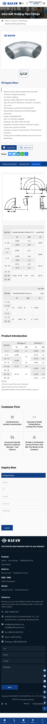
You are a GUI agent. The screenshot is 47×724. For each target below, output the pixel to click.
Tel (14, 722)
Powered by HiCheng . (27, 699)
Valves (3, 560)
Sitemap (26, 703)
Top (42, 722)
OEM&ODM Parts (26, 560)
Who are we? (6, 572)
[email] (44, 670)
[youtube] (2, 703)
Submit (7, 528)
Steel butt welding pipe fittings (15, 23)
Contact (36, 3)
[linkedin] (6, 703)
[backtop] (44, 702)
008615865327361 (20, 641)
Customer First (24, 164)
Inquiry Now (11, 147)
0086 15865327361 (12, 611)
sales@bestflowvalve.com (15, 627)
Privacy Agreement (39, 703)
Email (4, 722)
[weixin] (44, 686)
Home (7, 20)
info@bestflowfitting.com (14, 624)
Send (9, 687)
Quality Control (7, 589)
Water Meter (6, 564)
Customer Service (21, 589)
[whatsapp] (44, 676)
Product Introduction (10, 164)
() (23, 3)
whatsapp (23, 722)
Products (14, 20)
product (33, 722)
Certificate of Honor (20, 572)
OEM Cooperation (8, 581)
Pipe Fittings (23, 20)
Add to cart (27, 147)
